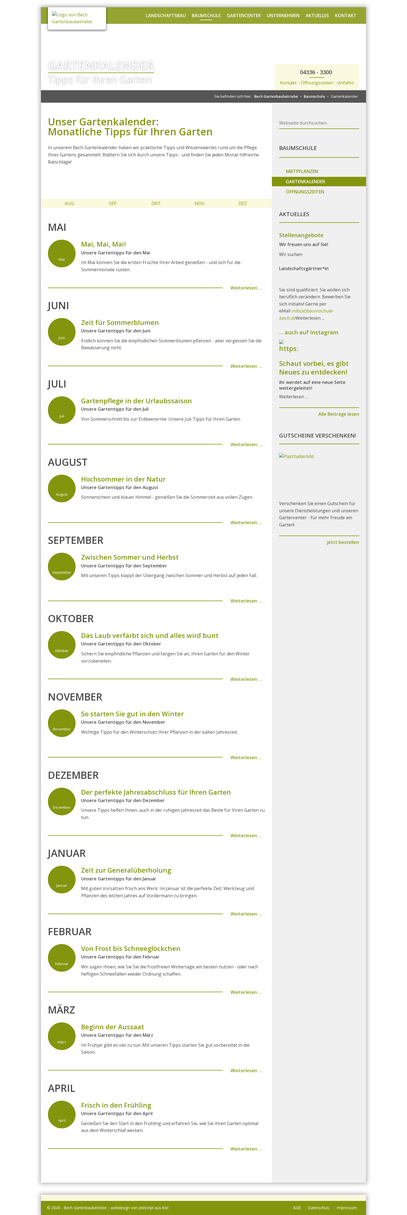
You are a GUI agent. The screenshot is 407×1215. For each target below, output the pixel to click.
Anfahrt (346, 83)
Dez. (243, 203)
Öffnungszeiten (317, 83)
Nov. (200, 203)
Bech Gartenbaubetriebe (276, 96)
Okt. (156, 203)
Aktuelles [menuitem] (317, 15)
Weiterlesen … (246, 288)
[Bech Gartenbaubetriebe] (77, 18)
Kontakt (288, 83)
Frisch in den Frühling (116, 1105)
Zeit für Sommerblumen (120, 322)
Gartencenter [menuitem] (244, 15)
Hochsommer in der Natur (123, 479)
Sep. (113, 203)
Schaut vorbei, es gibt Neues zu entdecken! (314, 367)
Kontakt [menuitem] (346, 15)
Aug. (70, 203)
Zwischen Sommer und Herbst (130, 557)
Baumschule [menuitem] (206, 15)
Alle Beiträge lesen (338, 414)
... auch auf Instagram (308, 332)
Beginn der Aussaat (112, 1026)
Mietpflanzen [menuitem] (302, 171)
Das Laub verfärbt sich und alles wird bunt (149, 635)
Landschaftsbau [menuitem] (166, 15)
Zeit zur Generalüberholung (126, 870)
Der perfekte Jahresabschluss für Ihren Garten (156, 792)
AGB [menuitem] (297, 1207)
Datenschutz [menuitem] (319, 1207)
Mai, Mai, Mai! (103, 244)
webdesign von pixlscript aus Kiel (139, 1207)
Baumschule (314, 96)
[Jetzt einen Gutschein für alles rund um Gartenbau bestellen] (319, 473)
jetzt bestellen (342, 542)
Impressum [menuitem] (347, 1207)
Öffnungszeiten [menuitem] (305, 192)
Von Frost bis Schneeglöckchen (131, 948)
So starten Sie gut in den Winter (132, 713)
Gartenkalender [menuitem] (305, 182)
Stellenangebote (301, 235)
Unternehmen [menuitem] (283, 15)
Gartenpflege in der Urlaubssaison (136, 400)
